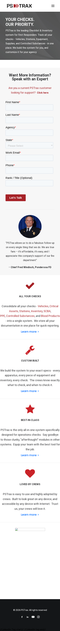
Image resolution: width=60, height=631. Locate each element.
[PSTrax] (19, 6)
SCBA (47, 311)
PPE (2, 316)
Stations (24, 311)
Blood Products (50, 316)
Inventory (36, 311)
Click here (42, 92)
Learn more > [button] (30, 332)
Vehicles (43, 306)
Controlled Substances (20, 316)
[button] (53, 6)
